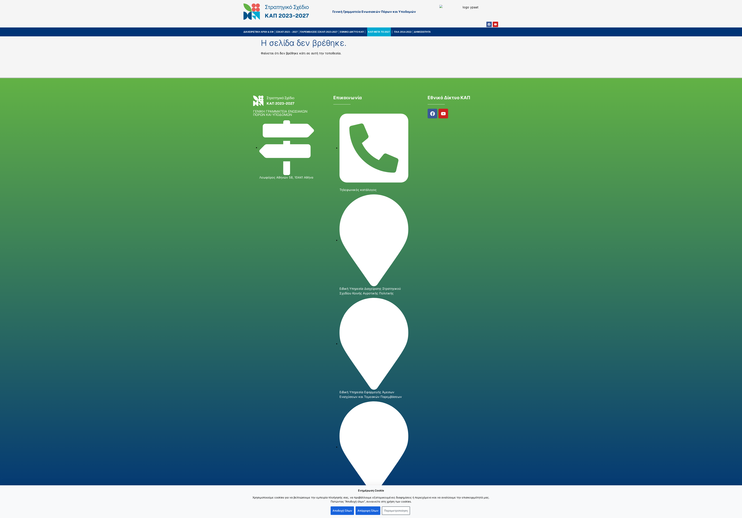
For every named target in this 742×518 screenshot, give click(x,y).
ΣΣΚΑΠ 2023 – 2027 (287, 32)
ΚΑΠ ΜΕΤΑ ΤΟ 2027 (379, 32)
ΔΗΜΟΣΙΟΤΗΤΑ (422, 32)
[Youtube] (495, 24)
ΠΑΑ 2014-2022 (403, 32)
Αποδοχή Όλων (342, 510)
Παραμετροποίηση (396, 510)
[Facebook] (489, 24)
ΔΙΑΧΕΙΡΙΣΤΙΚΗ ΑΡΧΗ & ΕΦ (258, 32)
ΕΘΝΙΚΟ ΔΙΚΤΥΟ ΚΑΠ (352, 32)
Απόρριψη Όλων (367, 510)
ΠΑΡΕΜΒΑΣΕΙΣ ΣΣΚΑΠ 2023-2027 (319, 32)
